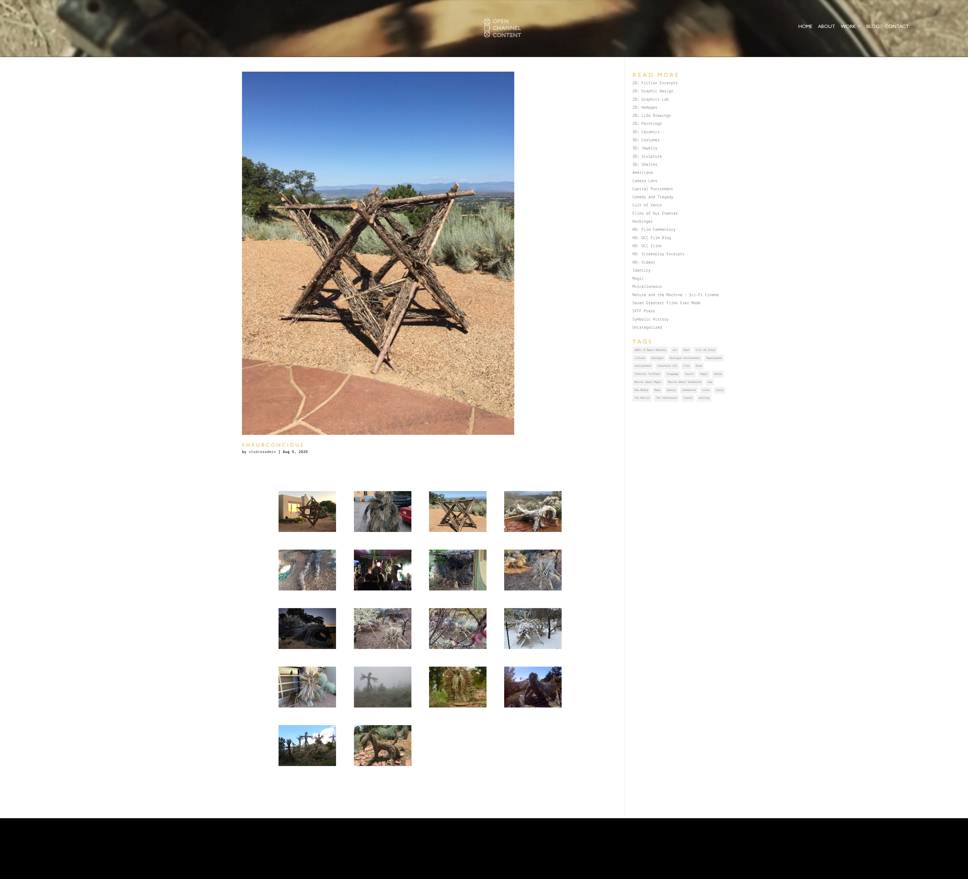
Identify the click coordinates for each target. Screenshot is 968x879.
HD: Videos (643, 262)
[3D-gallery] (533, 590)
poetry (671, 390)
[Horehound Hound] (382, 766)
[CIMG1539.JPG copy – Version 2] (382, 707)
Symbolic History (650, 319)
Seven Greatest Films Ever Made (666, 303)
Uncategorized (647, 327)
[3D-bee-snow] (533, 649)
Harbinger (642, 221)
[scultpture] (307, 532)
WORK (848, 27)
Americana (642, 173)
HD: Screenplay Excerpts (658, 254)
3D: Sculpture (647, 156)
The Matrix (642, 398)
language (673, 374)
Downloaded (713, 358)
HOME (805, 27)
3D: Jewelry (644, 148)
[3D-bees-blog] (458, 649)
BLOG (872, 27)
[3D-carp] (307, 649)
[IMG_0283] (458, 707)
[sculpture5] (382, 590)
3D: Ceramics (646, 132)
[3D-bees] (382, 649)
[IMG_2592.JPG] (533, 707)
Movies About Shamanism (684, 382)
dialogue (657, 358)
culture (639, 358)
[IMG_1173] (307, 766)
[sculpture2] (307, 590)
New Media (641, 390)
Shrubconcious (273, 444)
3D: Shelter (644, 164)
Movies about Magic (648, 382)
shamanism (689, 390)
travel (687, 398)
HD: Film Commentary (654, 230)
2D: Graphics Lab (650, 99)
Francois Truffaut (647, 374)
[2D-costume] (307, 707)
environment (642, 365)
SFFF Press (643, 311)
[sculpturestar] (458, 532)
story (719, 390)
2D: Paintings (647, 124)
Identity (641, 270)
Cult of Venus (647, 205)
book (686, 350)
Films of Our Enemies (655, 213)
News (657, 390)
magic (704, 374)
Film (686, 365)
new (710, 382)
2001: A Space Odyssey (650, 350)
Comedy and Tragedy (652, 197)
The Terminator (666, 398)
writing (704, 398)
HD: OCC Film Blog (651, 238)
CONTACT (897, 27)
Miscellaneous (647, 287)
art (675, 350)
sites (706, 390)
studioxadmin (262, 452)
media (718, 374)
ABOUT (826, 27)
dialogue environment (685, 358)
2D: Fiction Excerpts (655, 83)
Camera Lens (644, 181)
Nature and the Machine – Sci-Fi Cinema (675, 295)
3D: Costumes (646, 140)
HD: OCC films (647, 246)
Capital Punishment (652, 189)
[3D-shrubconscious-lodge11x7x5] (458, 590)
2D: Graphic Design (652, 91)
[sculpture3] (382, 532)
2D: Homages (644, 107)
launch (689, 374)
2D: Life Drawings (651, 116)
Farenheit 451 (667, 365)
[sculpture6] (533, 532)
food (699, 365)
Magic (638, 278)
